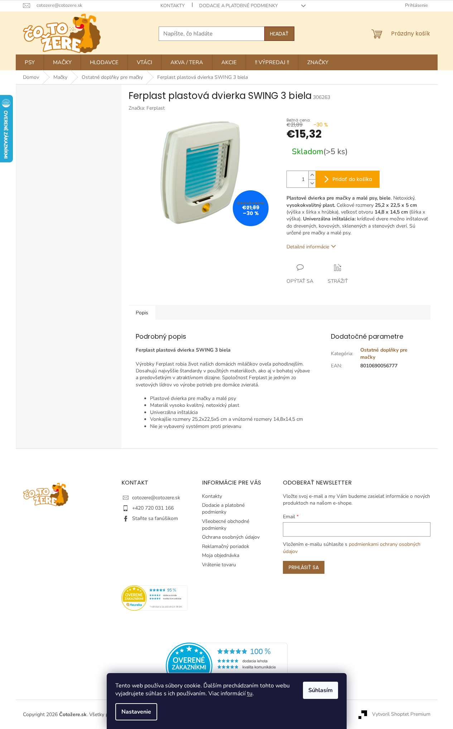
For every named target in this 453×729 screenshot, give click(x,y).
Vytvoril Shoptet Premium (401, 714)
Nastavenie (136, 712)
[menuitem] (30, 62)
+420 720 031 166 (153, 508)
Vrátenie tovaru (219, 564)
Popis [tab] (142, 312)
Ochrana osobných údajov (231, 537)
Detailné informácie (307, 246)
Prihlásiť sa (304, 567)
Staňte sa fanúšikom (155, 518)
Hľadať (279, 33)
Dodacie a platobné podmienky (238, 6)
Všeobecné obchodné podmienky (225, 525)
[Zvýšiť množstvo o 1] (311, 175)
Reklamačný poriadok (225, 546)
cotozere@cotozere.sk (156, 497)
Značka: (147, 108)
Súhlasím (320, 690)
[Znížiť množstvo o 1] (311, 183)
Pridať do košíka (352, 179)
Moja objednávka (220, 555)
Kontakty (172, 6)
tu (249, 693)
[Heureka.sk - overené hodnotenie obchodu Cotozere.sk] (227, 665)
